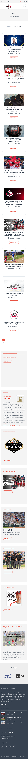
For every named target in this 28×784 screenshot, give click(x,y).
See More (6, 361)
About (14, 16)
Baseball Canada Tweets (10, 353)
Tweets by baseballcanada (9, 357)
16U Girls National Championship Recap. (16, 722)
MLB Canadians (7, 509)
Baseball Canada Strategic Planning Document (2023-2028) (13, 470)
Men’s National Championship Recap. (15, 712)
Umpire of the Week (8, 548)
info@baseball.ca (5, 742)
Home (10, 16)
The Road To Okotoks (9, 431)
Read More (13, 57)
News (17, 16)
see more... (4, 704)
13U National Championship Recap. (14, 717)
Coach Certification (8, 587)
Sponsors (5, 392)
